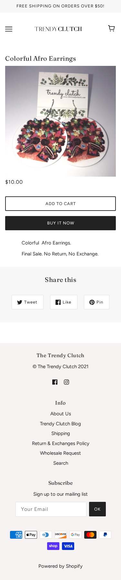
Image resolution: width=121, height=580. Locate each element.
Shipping (60, 433)
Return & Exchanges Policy (60, 443)
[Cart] (112, 29)
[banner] (59, 28)
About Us (60, 414)
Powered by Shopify (60, 566)
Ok (97, 509)
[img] (55, 381)
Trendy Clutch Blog (60, 424)
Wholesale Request (60, 453)
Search (60, 463)
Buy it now (60, 223)
